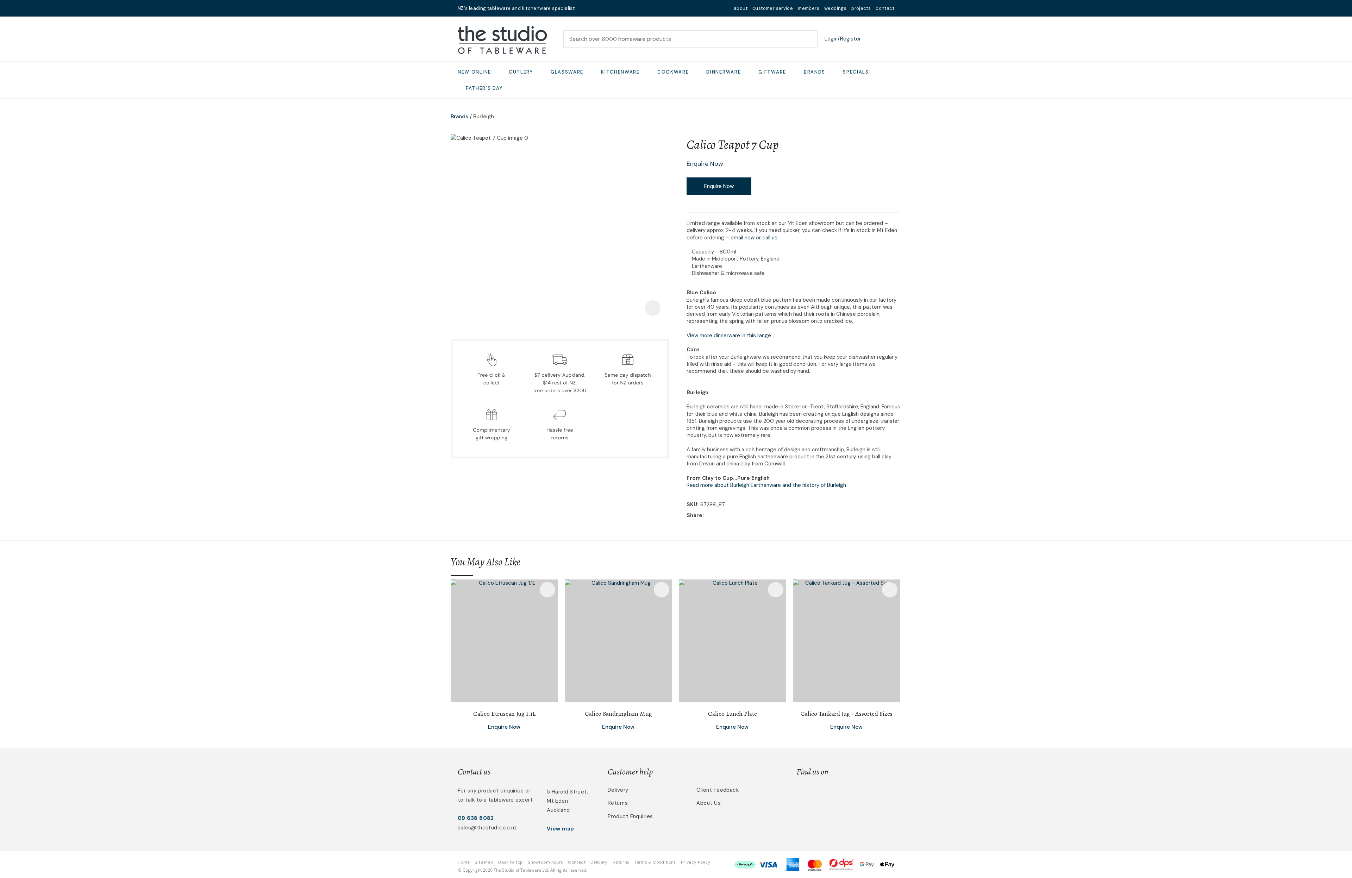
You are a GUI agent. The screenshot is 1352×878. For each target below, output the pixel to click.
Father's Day (484, 88)
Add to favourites (547, 589)
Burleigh (483, 116)
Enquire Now (719, 186)
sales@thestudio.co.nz (487, 827)
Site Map (484, 862)
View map (560, 828)
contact (885, 8)
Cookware (673, 72)
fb (593, 8)
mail (584, 8)
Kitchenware (620, 72)
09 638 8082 (476, 818)
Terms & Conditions (655, 862)
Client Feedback (717, 790)
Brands (814, 72)
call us (769, 237)
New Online (474, 72)
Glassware (567, 72)
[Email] (727, 516)
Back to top (510, 862)
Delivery (618, 790)
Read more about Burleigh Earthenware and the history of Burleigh (766, 485)
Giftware (772, 72)
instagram (603, 8)
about (740, 8)
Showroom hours (545, 862)
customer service (772, 8)
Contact (577, 862)
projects (861, 8)
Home (464, 862)
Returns (618, 803)
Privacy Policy (696, 862)
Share (694, 515)
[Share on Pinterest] (738, 516)
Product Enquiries (630, 816)
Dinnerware (723, 72)
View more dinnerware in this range (729, 335)
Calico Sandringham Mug (618, 713)
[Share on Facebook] (707, 515)
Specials (856, 72)
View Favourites (871, 38)
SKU (692, 504)
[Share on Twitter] (716, 516)
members (808, 8)
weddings (835, 8)
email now (743, 237)
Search (809, 39)
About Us (708, 803)
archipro (864, 794)
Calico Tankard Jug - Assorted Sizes (847, 713)
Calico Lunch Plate (732, 713)
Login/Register (843, 38)
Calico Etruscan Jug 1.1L (504, 713)
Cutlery (521, 72)
